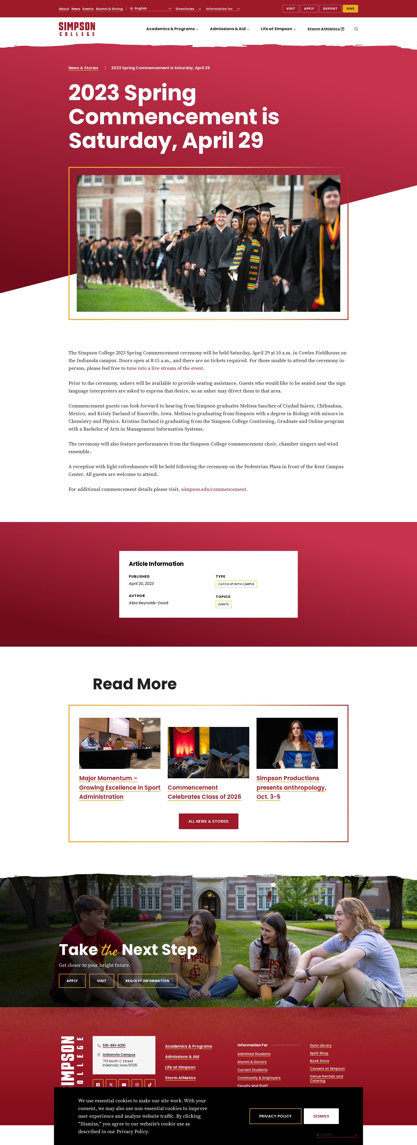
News (75, 9)
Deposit (330, 9)
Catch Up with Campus (236, 584)
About (64, 9)
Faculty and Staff (252, 1085)
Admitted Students (254, 1053)
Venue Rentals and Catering (326, 1078)
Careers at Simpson (327, 1068)
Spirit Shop (319, 1053)
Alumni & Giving (109, 9)
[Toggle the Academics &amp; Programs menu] (197, 29)
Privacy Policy (275, 1116)
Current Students (252, 1069)
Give (350, 9)
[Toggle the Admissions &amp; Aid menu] (248, 29)
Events (88, 9)
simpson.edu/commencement (213, 489)
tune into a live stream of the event (165, 368)
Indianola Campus (119, 1054)
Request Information (147, 980)
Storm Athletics (323, 29)
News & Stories (83, 68)
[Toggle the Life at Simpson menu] (294, 29)
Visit (290, 9)
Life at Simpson (276, 29)
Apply (309, 9)
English (140, 8)
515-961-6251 (114, 1045)
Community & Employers (259, 1077)
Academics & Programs (170, 29)
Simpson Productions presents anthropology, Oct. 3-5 (291, 787)
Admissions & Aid (228, 29)
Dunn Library (321, 1045)
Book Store (319, 1060)
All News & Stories (208, 821)
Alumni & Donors (252, 1061)
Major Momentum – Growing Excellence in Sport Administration (119, 787)
